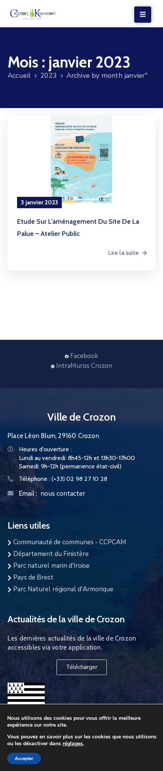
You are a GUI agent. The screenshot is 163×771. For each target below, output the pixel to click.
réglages (73, 743)
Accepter (24, 758)
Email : (28, 493)
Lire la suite (123, 252)
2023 (48, 75)
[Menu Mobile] (143, 14)
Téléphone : (63, 478)
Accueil (19, 75)
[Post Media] (81, 159)
